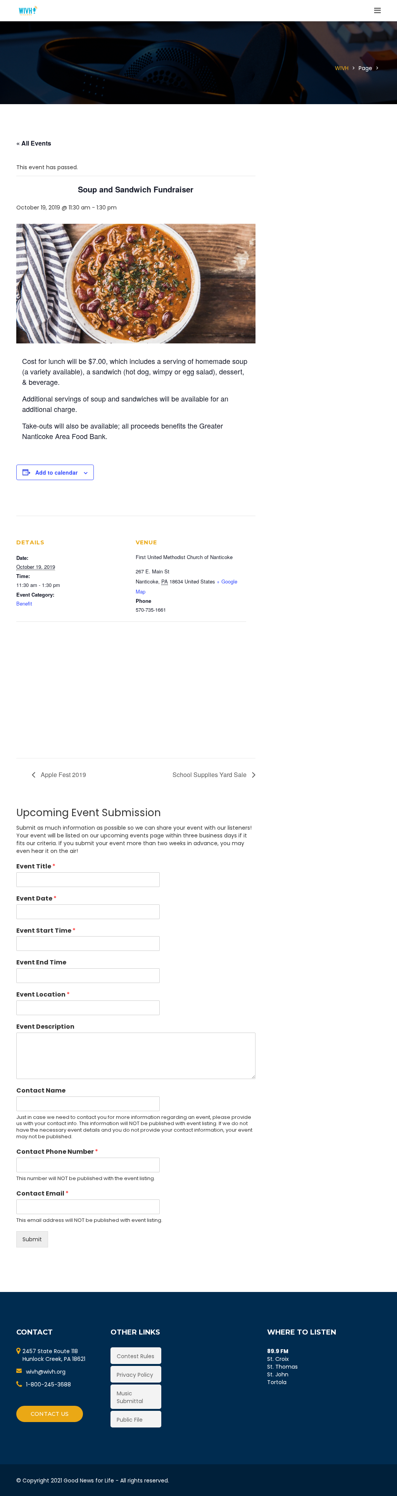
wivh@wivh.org (46, 1372)
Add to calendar (56, 472)
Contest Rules (135, 1356)
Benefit (24, 603)
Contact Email (42, 1194)
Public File (130, 1420)
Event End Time (41, 963)
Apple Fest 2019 (62, 774)
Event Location (43, 995)
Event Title (35, 867)
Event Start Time (46, 931)
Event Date (36, 899)
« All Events (33, 143)
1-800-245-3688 (48, 1384)
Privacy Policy (135, 1375)
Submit (32, 1239)
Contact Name (41, 1091)
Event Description (45, 1027)
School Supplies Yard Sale (210, 774)
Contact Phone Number (57, 1152)
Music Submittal (130, 1397)
